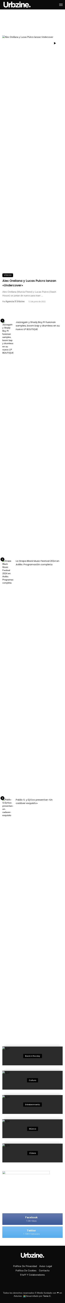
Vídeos (8, 275)
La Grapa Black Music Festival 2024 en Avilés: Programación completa (37, 562)
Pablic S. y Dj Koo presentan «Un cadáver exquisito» (34, 801)
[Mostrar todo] (32, 1056)
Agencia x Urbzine (15, 301)
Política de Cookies (26, 1270)
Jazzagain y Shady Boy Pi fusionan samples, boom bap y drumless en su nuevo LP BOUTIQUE (38, 326)
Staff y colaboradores (32, 1274)
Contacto (44, 1270)
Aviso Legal (45, 1266)
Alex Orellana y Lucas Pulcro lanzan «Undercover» (29, 283)
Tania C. (47, 1296)
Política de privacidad (25, 1266)
